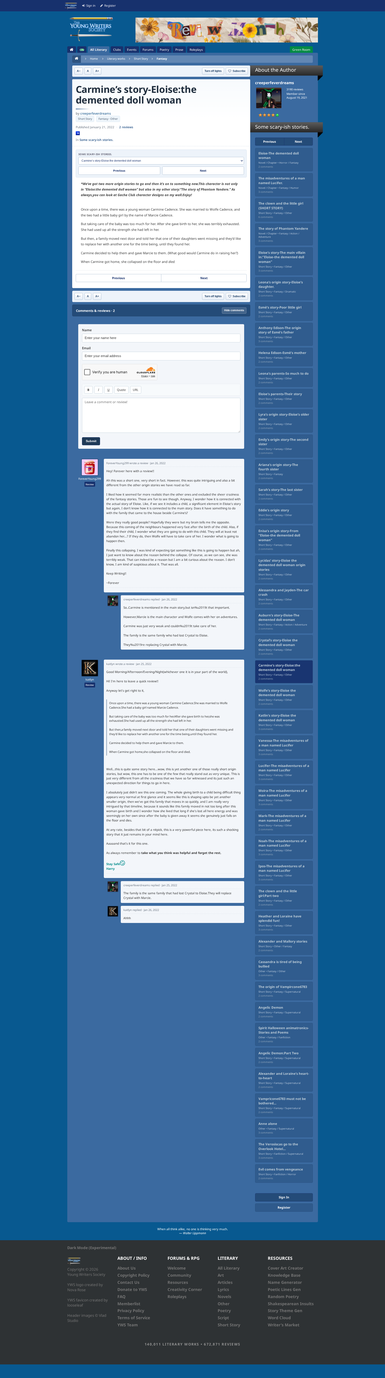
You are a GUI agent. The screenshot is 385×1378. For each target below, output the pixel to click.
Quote (121, 390)
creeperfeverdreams (95, 113)
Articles (225, 1282)
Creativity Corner (185, 1289)
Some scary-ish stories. (96, 140)
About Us (126, 1268)
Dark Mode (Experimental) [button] (91, 1247)
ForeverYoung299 (89, 479)
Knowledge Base (284, 1275)
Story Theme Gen (285, 1310)
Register (284, 1207)
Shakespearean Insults (291, 1303)
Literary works (116, 59)
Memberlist (128, 1303)
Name (87, 330)
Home (94, 59)
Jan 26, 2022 (158, 463)
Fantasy (162, 59)
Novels (224, 1296)
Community (179, 1275)
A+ (97, 71)
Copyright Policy (133, 1275)
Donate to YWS (132, 1289)
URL (135, 390)
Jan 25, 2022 (144, 664)
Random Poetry (283, 1296)
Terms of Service (133, 1317)
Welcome (177, 1268)
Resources (178, 1282)
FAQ (121, 1296)
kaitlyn (90, 679)
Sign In (284, 1197)
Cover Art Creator (285, 1268)
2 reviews (126, 127)
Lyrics (223, 1289)
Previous (119, 171)
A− (78, 71)
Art (221, 1275)
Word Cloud (279, 1317)
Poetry (224, 1310)
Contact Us (128, 1282)
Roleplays (177, 1296)
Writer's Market (283, 1324)
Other (223, 1303)
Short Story (141, 59)
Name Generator (285, 1282)
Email (86, 348)
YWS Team (127, 1324)
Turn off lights (213, 71)
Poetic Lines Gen (284, 1289)
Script (223, 1317)
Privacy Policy (130, 1310)
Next (203, 171)
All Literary (229, 1268)
